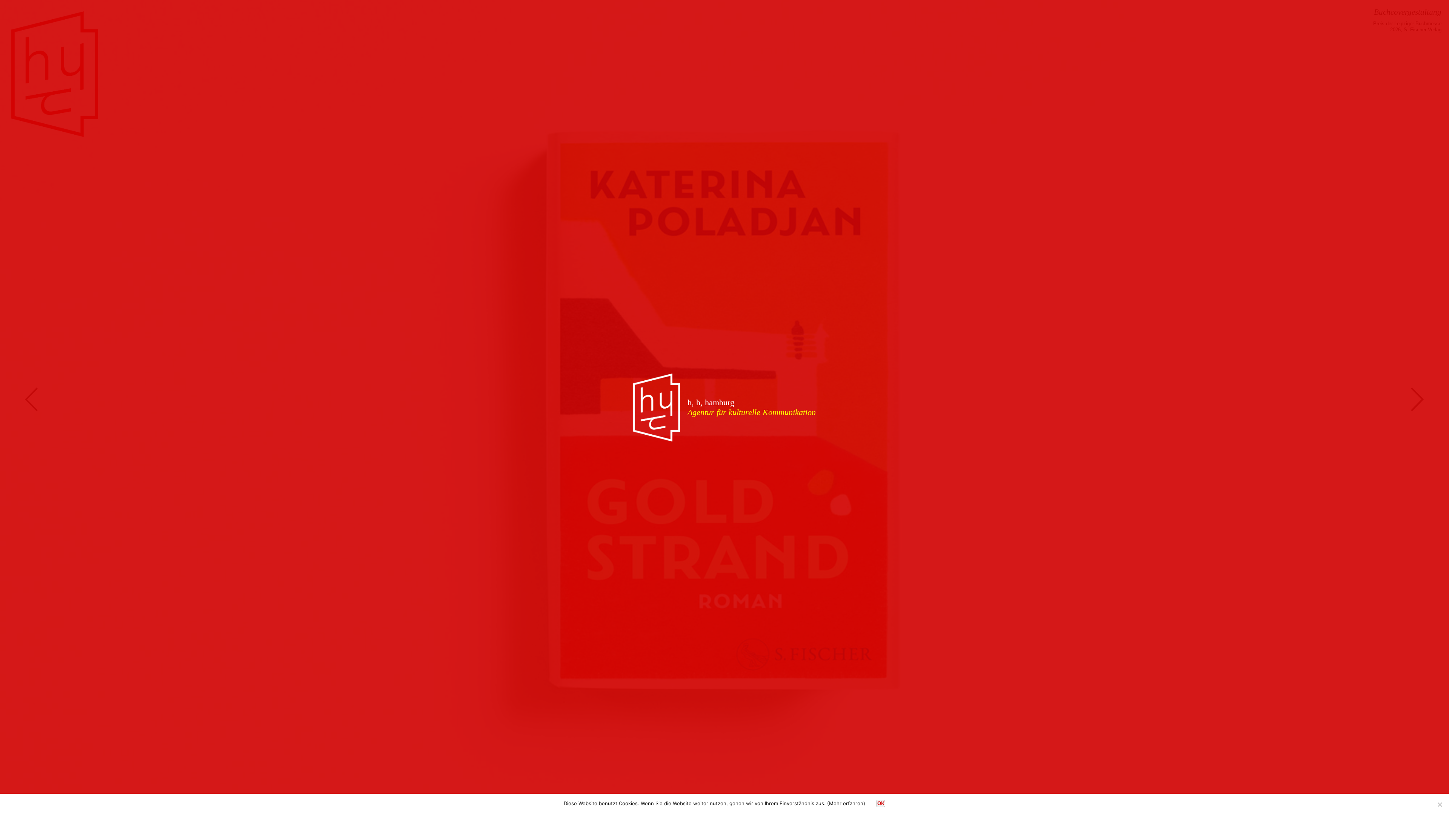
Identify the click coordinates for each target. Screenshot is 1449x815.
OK (880, 803)
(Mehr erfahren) (846, 803)
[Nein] (1439, 804)
